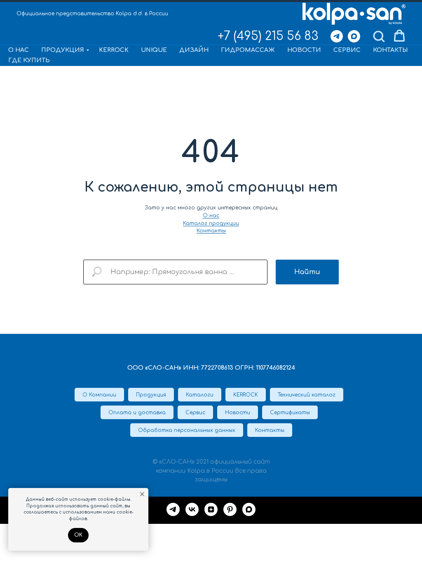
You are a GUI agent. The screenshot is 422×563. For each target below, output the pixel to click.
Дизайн (194, 50)
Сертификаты (290, 412)
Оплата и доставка (137, 412)
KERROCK (114, 50)
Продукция (62, 50)
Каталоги (199, 395)
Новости (304, 50)
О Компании (99, 395)
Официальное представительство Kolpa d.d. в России (92, 13)
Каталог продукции (211, 223)
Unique (154, 50)
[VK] (192, 509)
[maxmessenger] (249, 509)
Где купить (29, 60)
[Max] (354, 36)
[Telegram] (337, 36)
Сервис (347, 50)
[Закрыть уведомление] (142, 494)
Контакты (390, 50)
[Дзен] (211, 509)
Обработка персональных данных (186, 430)
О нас (18, 50)
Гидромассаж (248, 50)
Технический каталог (306, 395)
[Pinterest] (230, 509)
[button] (379, 36)
